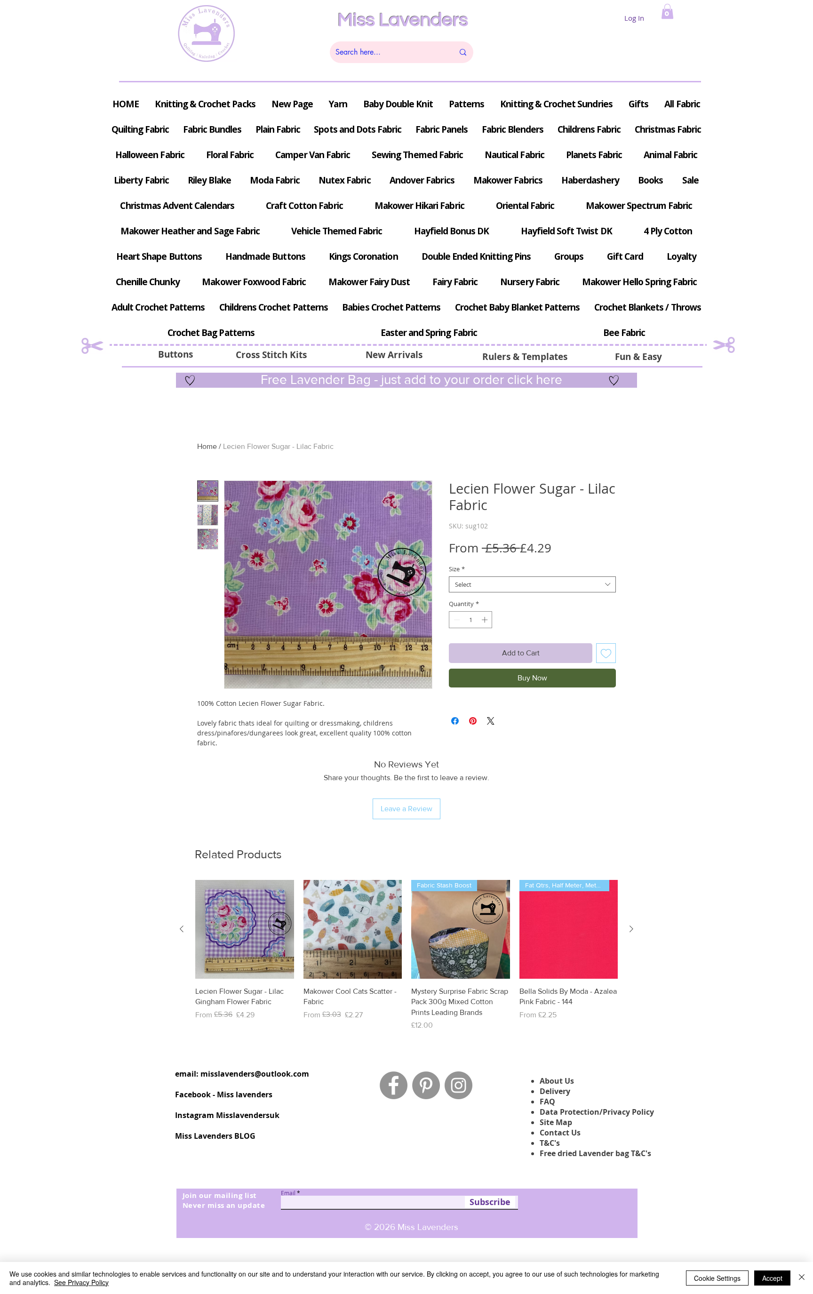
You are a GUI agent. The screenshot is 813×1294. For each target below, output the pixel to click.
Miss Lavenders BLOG (215, 1136)
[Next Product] (631, 929)
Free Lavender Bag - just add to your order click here (409, 379)
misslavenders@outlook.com (254, 1074)
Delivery (555, 1091)
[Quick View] (244, 929)
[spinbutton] (471, 620)
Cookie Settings (717, 1278)
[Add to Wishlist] (606, 653)
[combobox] (532, 584)
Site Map (556, 1122)
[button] (667, 11)
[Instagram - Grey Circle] (458, 1085)
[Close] (801, 1278)
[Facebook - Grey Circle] (393, 1085)
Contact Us (560, 1132)
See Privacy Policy (81, 1282)
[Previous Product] (181, 929)
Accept (772, 1278)
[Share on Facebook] (455, 721)
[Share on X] (490, 721)
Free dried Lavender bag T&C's (595, 1153)
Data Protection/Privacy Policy (597, 1112)
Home (207, 446)
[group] (406, 955)
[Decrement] (456, 620)
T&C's (550, 1143)
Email (288, 1193)
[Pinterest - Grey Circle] (426, 1085)
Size (457, 569)
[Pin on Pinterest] (472, 721)
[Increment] (485, 620)
